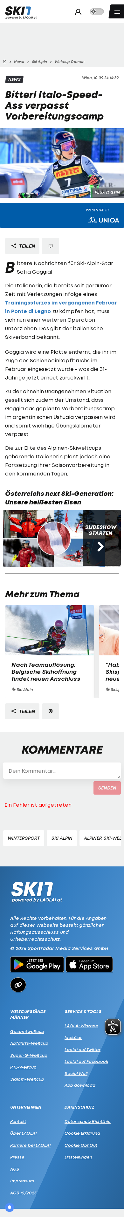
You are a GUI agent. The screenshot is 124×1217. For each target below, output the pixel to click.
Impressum (22, 1180)
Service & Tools (83, 1011)
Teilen (26, 246)
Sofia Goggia (34, 272)
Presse (17, 1156)
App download (80, 1085)
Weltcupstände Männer (27, 1014)
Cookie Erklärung (82, 1133)
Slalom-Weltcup (27, 1079)
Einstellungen (78, 1156)
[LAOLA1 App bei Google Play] (37, 965)
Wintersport (24, 838)
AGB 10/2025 (23, 1192)
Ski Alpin (61, 838)
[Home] (4, 62)
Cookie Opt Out (81, 1145)
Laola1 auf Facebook (86, 1061)
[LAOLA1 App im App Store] (89, 965)
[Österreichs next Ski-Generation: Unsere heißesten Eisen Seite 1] (54, 538)
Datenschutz (79, 1107)
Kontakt (18, 1121)
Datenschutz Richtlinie (88, 1121)
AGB (14, 1169)
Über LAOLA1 (23, 1133)
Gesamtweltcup (27, 1031)
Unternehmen (25, 1107)
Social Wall (76, 1073)
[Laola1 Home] (36, 891)
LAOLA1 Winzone (81, 1025)
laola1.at (73, 1037)
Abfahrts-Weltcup (29, 1043)
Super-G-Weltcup (28, 1055)
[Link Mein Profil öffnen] (76, 12)
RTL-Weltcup (23, 1067)
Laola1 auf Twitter (82, 1049)
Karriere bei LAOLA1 (30, 1145)
